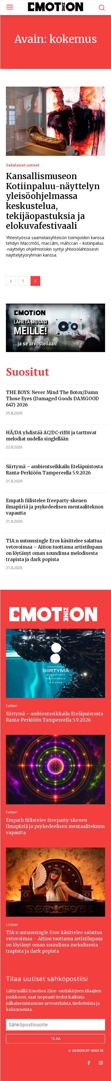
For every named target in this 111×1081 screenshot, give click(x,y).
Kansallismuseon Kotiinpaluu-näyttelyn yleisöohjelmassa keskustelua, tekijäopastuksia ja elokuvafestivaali (53, 201)
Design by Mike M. (88, 1050)
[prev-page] (11, 281)
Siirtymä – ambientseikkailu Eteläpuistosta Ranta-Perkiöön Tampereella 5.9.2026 (54, 717)
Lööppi (12, 924)
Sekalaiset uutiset (22, 165)
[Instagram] (100, 1063)
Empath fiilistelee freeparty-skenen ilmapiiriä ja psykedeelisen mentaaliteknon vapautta (54, 507)
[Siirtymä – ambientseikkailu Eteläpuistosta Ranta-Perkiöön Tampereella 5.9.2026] (55, 663)
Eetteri (11, 706)
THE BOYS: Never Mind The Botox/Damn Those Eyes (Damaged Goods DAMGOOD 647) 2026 (52, 399)
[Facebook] (88, 1063)
